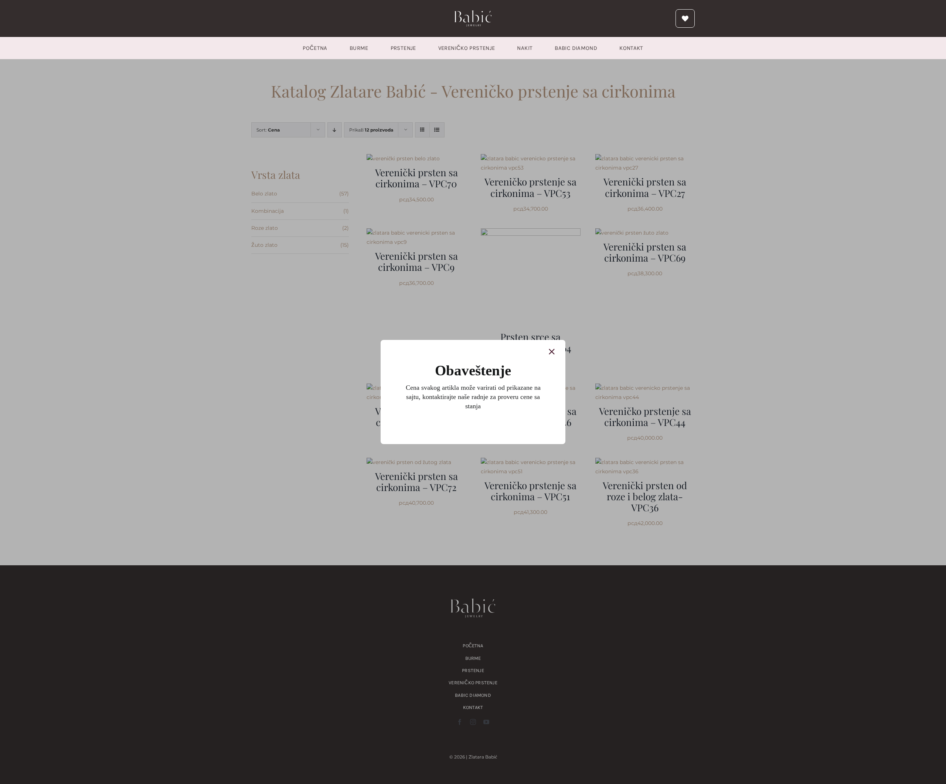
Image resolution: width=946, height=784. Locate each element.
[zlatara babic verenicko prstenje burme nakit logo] (473, 13)
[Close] (551, 351)
